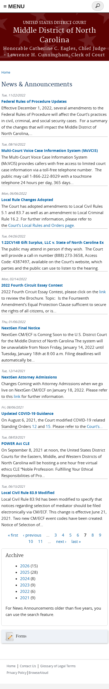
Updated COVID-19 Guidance (27, 413)
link (102, 291)
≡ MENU (14, 6)
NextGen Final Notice (20, 327)
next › (61, 541)
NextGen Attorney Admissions (29, 377)
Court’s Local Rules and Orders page (41, 225)
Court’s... (95, 426)
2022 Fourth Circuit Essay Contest (32, 285)
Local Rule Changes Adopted (27, 199)
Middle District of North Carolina (54, 35)
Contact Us (28, 666)
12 (34, 426)
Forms (21, 635)
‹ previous (32, 535)
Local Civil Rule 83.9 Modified (27, 492)
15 (48, 426)
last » (76, 541)
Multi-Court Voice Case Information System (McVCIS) (49, 150)
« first (13, 535)
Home (5, 72)
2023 (25, 585)
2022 (25, 591)
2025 (25, 572)
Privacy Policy (16, 672)
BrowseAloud (38, 672)
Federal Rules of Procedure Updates (34, 101)
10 (30, 541)
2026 (25, 565)
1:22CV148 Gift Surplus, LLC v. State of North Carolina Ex (52, 242)
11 (40, 541)
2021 (25, 597)
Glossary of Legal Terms (58, 666)
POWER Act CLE (15, 443)
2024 (25, 578)
